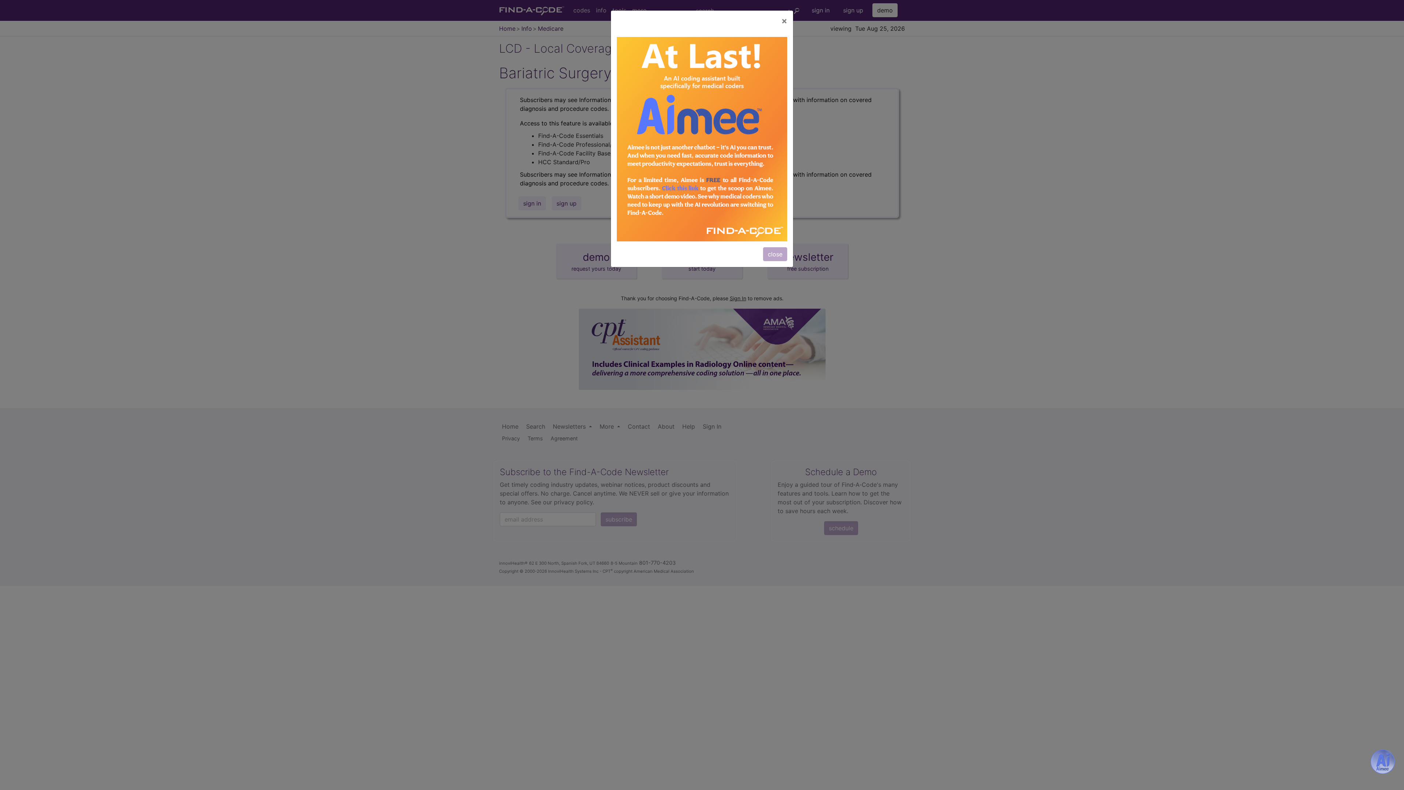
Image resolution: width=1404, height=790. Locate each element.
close (775, 254)
